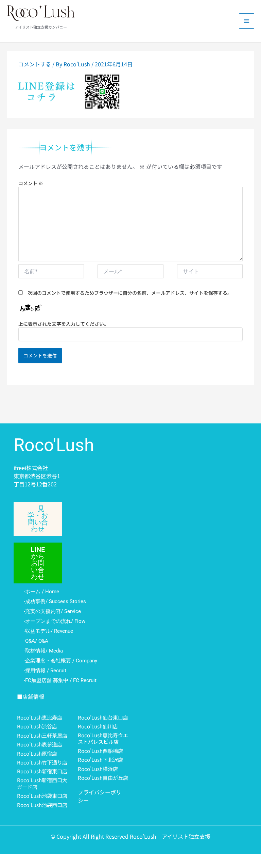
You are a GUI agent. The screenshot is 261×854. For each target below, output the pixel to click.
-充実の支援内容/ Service (52, 611)
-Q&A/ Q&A (36, 641)
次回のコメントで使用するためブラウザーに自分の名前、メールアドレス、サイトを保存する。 (130, 292)
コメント (30, 183)
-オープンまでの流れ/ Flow (54, 621)
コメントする (34, 64)
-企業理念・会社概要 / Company (60, 661)
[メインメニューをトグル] (246, 21)
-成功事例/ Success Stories (55, 601)
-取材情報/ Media (43, 651)
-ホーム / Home (41, 592)
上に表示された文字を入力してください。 (63, 323)
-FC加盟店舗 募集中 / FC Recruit (60, 680)
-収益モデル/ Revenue (48, 631)
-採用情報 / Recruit (45, 670)
